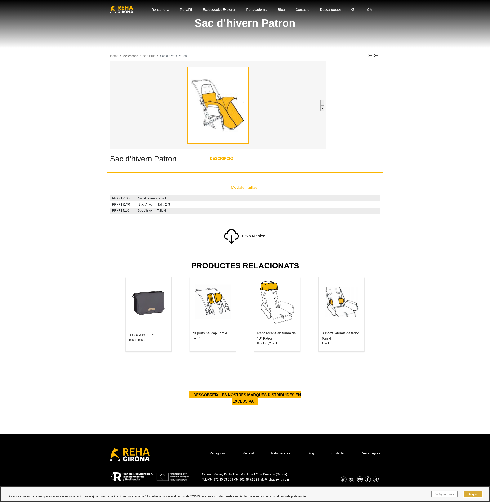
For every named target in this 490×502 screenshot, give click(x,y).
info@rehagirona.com (274, 479)
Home (114, 55)
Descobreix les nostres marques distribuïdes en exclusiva (247, 398)
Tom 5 (141, 339)
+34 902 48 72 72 (245, 479)
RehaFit (186, 9)
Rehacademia (256, 9)
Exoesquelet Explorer (219, 9)
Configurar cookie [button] (444, 494)
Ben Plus (149, 55)
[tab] (244, 187)
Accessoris (130, 55)
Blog (281, 9)
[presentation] (322, 102)
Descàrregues (330, 9)
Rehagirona (160, 9)
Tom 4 (132, 339)
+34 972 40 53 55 (219, 479)
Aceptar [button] (473, 494)
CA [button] (369, 9)
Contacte (302, 9)
